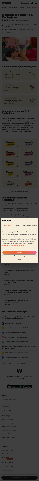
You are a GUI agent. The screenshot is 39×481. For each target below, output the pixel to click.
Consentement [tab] (6, 225)
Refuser (19, 259)
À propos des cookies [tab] (30, 225)
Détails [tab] (17, 225)
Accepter (19, 252)
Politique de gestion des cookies (13, 245)
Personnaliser (18, 256)
